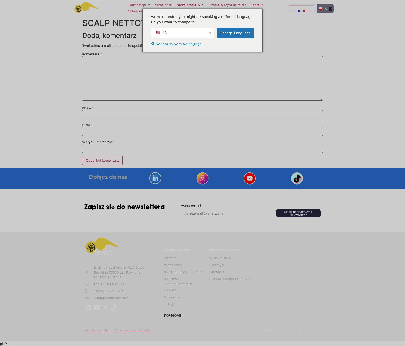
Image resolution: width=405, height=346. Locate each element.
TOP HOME (172, 315)
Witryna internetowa (98, 142)
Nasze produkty (224, 249)
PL (325, 8)
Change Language (235, 33)
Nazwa (87, 107)
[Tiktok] (114, 307)
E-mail (87, 125)
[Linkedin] (88, 307)
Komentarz (92, 54)
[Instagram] (105, 307)
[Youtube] (97, 307)
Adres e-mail (191, 205)
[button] (139, 5)
